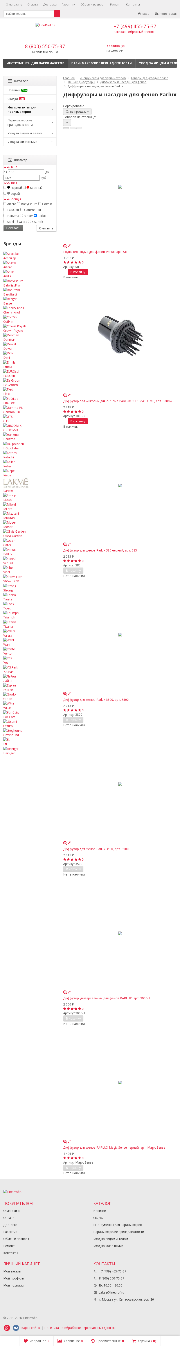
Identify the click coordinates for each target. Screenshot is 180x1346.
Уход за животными (22, 142)
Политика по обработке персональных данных (79, 1328)
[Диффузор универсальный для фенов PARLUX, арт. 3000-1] (120, 933)
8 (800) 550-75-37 (45, 46)
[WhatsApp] (6, 1328)
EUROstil (13, 210)
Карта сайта (30, 1328)
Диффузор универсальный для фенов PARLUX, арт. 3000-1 (106, 998)
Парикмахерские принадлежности (101, 63)
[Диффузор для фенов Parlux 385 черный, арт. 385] (120, 485)
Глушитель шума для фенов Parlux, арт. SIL (95, 252)
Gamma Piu (32, 210)
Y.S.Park (37, 222)
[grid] (66, 128)
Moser (28, 216)
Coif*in (46, 204)
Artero (11, 204)
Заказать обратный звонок (134, 32)
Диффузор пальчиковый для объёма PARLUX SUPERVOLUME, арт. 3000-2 (118, 401)
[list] (73, 128)
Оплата (32, 4)
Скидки (15, 99)
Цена (13, 167)
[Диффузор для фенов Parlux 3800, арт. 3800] (120, 635)
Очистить (46, 228)
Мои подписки (14, 1285)
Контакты (133, 4)
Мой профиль (13, 1278)
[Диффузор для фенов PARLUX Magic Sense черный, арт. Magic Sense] (120, 1082)
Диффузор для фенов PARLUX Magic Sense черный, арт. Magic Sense (114, 1147)
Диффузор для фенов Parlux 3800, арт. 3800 (96, 699)
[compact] (79, 128)
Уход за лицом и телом (24, 133)
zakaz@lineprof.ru (111, 1292)
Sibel (10, 222)
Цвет (13, 183)
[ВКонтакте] (15, 1328)
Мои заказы (12, 1271)
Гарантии (68, 4)
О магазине (14, 4)
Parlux (41, 216)
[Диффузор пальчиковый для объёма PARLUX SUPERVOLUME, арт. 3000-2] (120, 336)
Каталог (21, 81)
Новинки (17, 90)
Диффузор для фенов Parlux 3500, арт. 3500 (96, 849)
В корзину (77, 272)
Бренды (15, 199)
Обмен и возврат (93, 4)
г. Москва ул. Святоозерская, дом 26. (126, 1299)
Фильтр (20, 160)
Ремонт (115, 4)
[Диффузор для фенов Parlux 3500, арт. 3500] (120, 784)
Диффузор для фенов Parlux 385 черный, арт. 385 (100, 550)
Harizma (12, 216)
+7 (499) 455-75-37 (135, 26)
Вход (145, 14)
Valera (22, 222)
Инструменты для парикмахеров (35, 63)
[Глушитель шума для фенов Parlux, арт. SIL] (120, 187)
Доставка (50, 4)
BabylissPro (29, 204)
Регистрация (168, 14)
